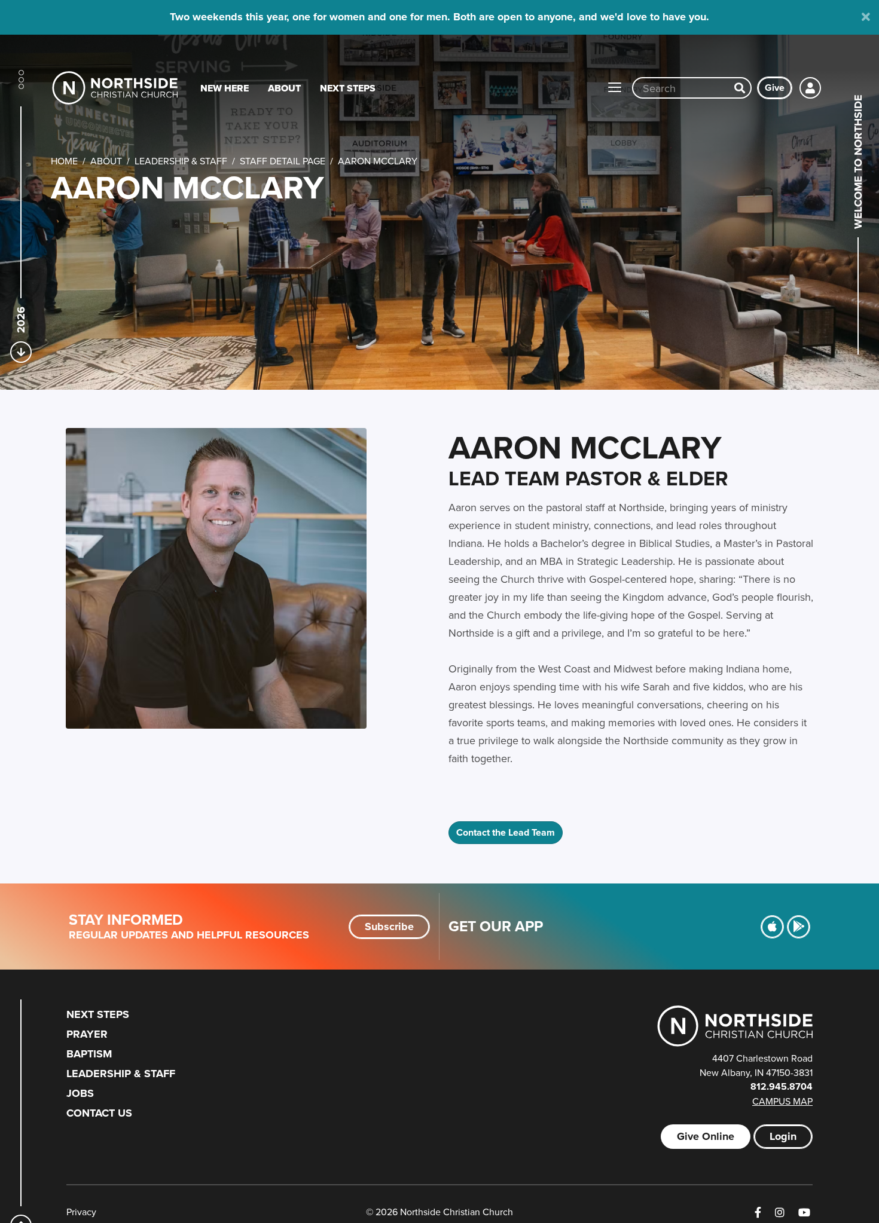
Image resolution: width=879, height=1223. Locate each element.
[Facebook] (758, 1212)
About (284, 88)
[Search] (739, 87)
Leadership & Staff (181, 160)
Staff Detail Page (282, 160)
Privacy (81, 1211)
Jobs (80, 1093)
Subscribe (389, 926)
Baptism (89, 1054)
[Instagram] (780, 1212)
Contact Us (99, 1113)
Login (783, 1136)
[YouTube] (804, 1212)
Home (64, 160)
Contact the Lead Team (505, 832)
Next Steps (348, 88)
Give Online (705, 1136)
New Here (224, 88)
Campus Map (782, 1101)
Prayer (87, 1034)
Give (775, 87)
